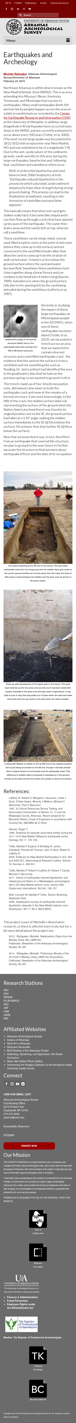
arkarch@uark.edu (14, 1117)
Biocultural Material (38, 1399)
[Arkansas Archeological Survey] (38, 27)
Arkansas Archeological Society (24, 1036)
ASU (6, 990)
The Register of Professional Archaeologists (37, 1337)
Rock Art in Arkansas (18, 1043)
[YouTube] (17, 1083)
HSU (6, 993)
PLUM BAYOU (11, 1000)
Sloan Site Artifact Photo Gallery (25, 1061)
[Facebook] (6, 1083)
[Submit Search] (20, 15)
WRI (6, 1018)
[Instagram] (12, 1083)
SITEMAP (9, 1135)
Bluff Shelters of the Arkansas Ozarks (28, 1050)
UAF (6, 1008)
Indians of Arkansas (18, 1040)
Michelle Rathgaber (15, 74)
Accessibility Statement (16, 1126)
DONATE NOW (29, 1145)
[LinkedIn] (23, 1083)
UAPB (7, 1015)
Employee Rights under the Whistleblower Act (21, 1305)
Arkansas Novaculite (18, 1047)
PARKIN (8, 997)
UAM (6, 1011)
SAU (6, 1004)
